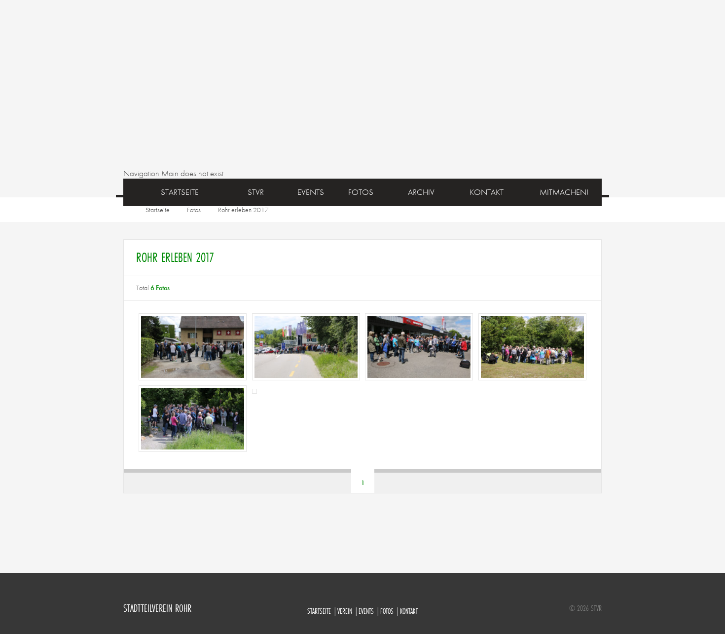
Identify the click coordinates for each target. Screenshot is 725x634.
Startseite (180, 191)
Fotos (194, 209)
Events (310, 191)
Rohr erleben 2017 (243, 209)
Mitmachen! (564, 191)
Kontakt (409, 611)
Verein (344, 611)
